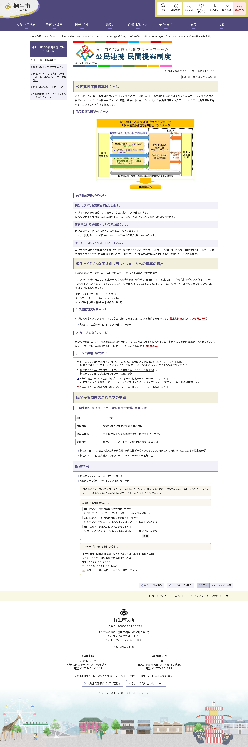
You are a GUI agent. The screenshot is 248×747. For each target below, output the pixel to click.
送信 (145, 536)
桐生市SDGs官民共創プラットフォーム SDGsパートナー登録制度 (116, 455)
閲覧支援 (226, 10)
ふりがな (189, 10)
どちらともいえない (116, 513)
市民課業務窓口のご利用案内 (104, 683)
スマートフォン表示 (221, 585)
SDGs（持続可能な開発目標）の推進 (122, 36)
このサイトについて (221, 596)
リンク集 (199, 596)
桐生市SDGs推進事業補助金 (48, 67)
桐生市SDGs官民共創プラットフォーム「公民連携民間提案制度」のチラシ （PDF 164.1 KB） (131, 362)
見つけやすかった (97, 531)
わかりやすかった (96, 522)
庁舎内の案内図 (125, 647)
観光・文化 (82, 24)
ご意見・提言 (180, 596)
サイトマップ (159, 596)
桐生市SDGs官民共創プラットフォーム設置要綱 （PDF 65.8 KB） (117, 370)
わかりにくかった (148, 522)
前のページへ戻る (153, 585)
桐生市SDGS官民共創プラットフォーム (164, 36)
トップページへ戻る (182, 585)
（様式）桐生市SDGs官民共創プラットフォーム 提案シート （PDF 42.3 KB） (122, 387)
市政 (222, 24)
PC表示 (203, 585)
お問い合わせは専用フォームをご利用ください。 (113, 570)
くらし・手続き (26, 24)
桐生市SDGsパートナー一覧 (48, 87)
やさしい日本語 (201, 11)
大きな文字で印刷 (203, 77)
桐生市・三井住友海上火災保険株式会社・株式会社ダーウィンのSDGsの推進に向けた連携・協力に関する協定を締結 (143, 450)
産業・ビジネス (138, 24)
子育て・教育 (54, 24)
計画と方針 (75, 36)
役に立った (93, 513)
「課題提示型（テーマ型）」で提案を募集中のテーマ (107, 324)
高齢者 (110, 24)
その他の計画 (92, 36)
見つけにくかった (148, 531)
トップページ (51, 36)
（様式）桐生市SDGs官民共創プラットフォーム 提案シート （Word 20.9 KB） (123, 378)
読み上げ (214, 10)
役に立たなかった (141, 513)
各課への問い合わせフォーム (147, 683)
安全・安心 (166, 24)
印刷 (184, 77)
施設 (194, 24)
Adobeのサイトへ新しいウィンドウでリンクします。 (136, 493)
